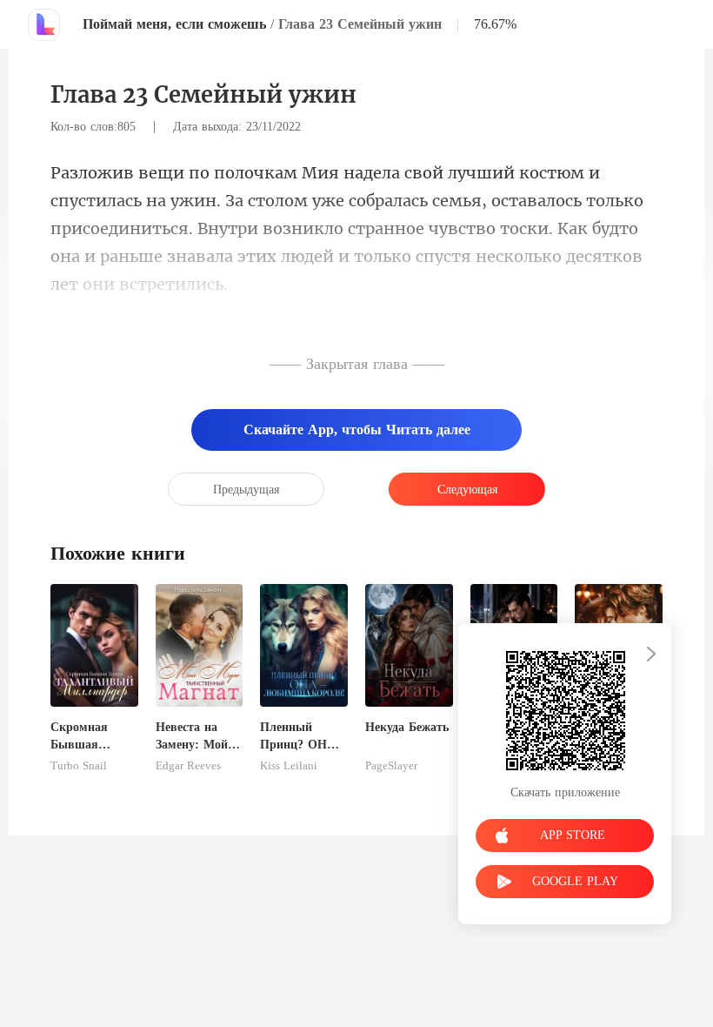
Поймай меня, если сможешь (174, 24)
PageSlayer (391, 766)
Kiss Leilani (288, 766)
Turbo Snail (78, 766)
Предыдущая (246, 489)
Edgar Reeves (188, 766)
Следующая (467, 489)
